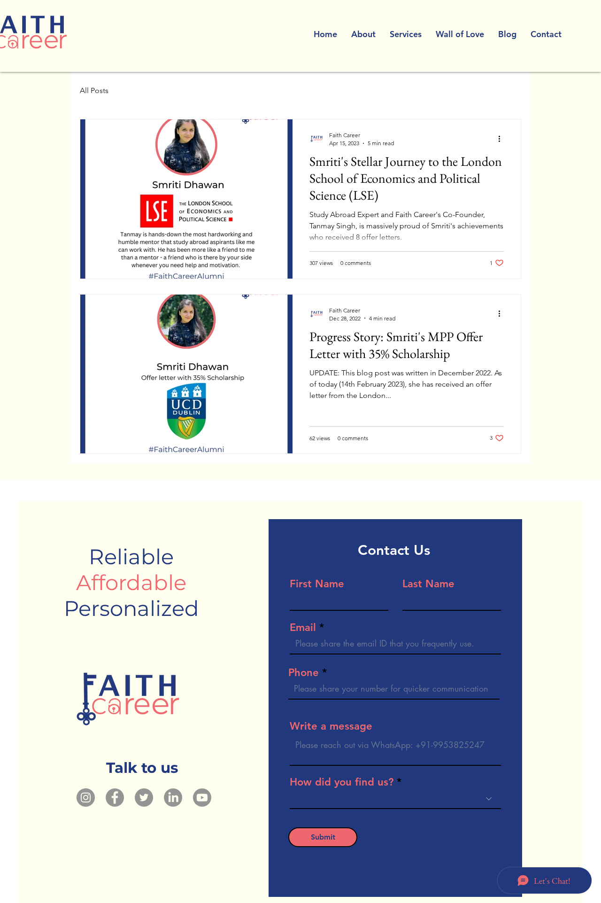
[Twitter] (144, 797)
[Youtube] (202, 797)
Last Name (428, 584)
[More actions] (502, 138)
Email (303, 628)
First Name (317, 584)
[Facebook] (115, 797)
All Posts (94, 90)
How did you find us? (341, 782)
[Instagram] (86, 797)
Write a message (331, 726)
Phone (303, 673)
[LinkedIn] (173, 797)
